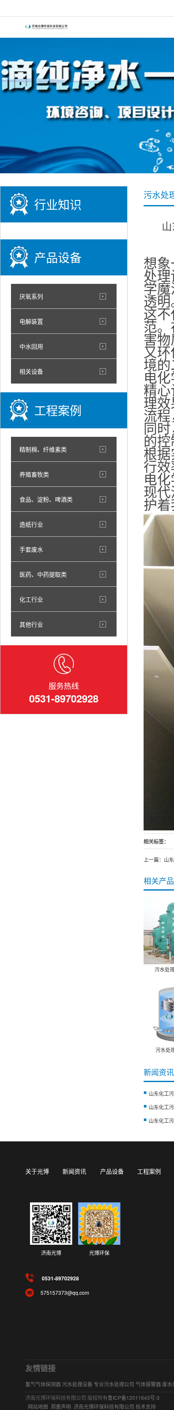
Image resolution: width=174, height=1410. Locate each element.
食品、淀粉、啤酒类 (46, 499)
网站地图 (38, 1406)
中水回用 (31, 346)
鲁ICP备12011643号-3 (134, 1397)
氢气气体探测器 (43, 1384)
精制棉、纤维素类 (43, 449)
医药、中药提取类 (43, 574)
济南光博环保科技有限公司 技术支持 (114, 1406)
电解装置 (31, 321)
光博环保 (99, 1252)
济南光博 (51, 1252)
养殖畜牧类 (34, 474)
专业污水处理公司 (114, 1384)
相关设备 (31, 371)
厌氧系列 (31, 296)
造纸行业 (31, 524)
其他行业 (31, 624)
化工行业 (31, 599)
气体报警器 (148, 1384)
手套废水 (31, 549)
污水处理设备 (77, 1384)
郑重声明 (61, 1406)
